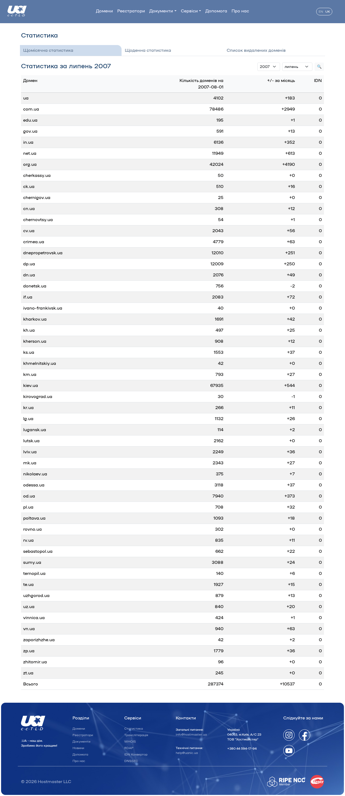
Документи (81, 741)
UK (327, 11)
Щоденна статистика (148, 50)
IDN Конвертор (135, 754)
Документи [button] (161, 11)
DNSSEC (131, 761)
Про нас (240, 11)
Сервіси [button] (189, 11)
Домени (104, 11)
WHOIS (130, 741)
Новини (78, 748)
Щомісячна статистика (48, 50)
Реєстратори (131, 11)
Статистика (133, 728)
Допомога (216, 11)
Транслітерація (136, 735)
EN (321, 11)
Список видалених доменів (256, 50)
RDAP (128, 748)
